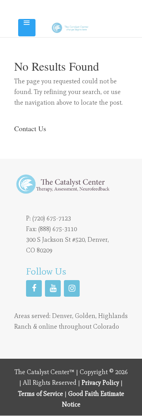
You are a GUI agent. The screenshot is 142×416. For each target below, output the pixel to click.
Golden (85, 316)
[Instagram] (72, 288)
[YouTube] (53, 288)
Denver (62, 316)
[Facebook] (34, 288)
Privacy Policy (100, 382)
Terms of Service (40, 393)
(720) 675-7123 (51, 218)
